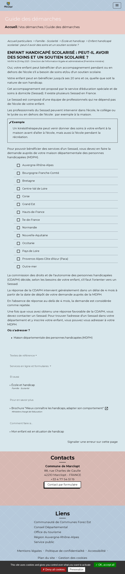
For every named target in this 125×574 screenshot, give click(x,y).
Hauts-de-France (30, 212)
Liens (62, 513)
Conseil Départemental (51, 527)
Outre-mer (26, 267)
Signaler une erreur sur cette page (93, 441)
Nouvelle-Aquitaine (32, 236)
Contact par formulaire (62, 484)
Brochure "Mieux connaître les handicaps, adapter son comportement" (59, 408)
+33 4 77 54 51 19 (62, 479)
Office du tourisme (47, 532)
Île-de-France (28, 220)
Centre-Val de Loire (31, 189)
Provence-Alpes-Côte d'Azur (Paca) (42, 259)
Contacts (63, 458)
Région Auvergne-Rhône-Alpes (56, 537)
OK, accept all (106, 564)
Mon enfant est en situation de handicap (37, 431)
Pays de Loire (27, 251)
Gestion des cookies (72, 557)
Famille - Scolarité (47, 41)
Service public (44, 542)
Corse (23, 197)
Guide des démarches (62, 27)
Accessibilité (97, 550)
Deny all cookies (55, 569)
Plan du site (46, 557)
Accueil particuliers (19, 41)
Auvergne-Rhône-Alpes (34, 165)
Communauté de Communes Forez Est (62, 522)
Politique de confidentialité (64, 550)
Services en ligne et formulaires (29, 366)
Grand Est (25, 204)
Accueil (11, 27)
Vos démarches (31, 27)
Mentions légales (29, 550)
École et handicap (73, 41)
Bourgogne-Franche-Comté (37, 173)
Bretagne (25, 181)
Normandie (26, 228)
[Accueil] (8, 5)
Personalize (76, 569)
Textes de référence (22, 355)
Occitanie (25, 243)
